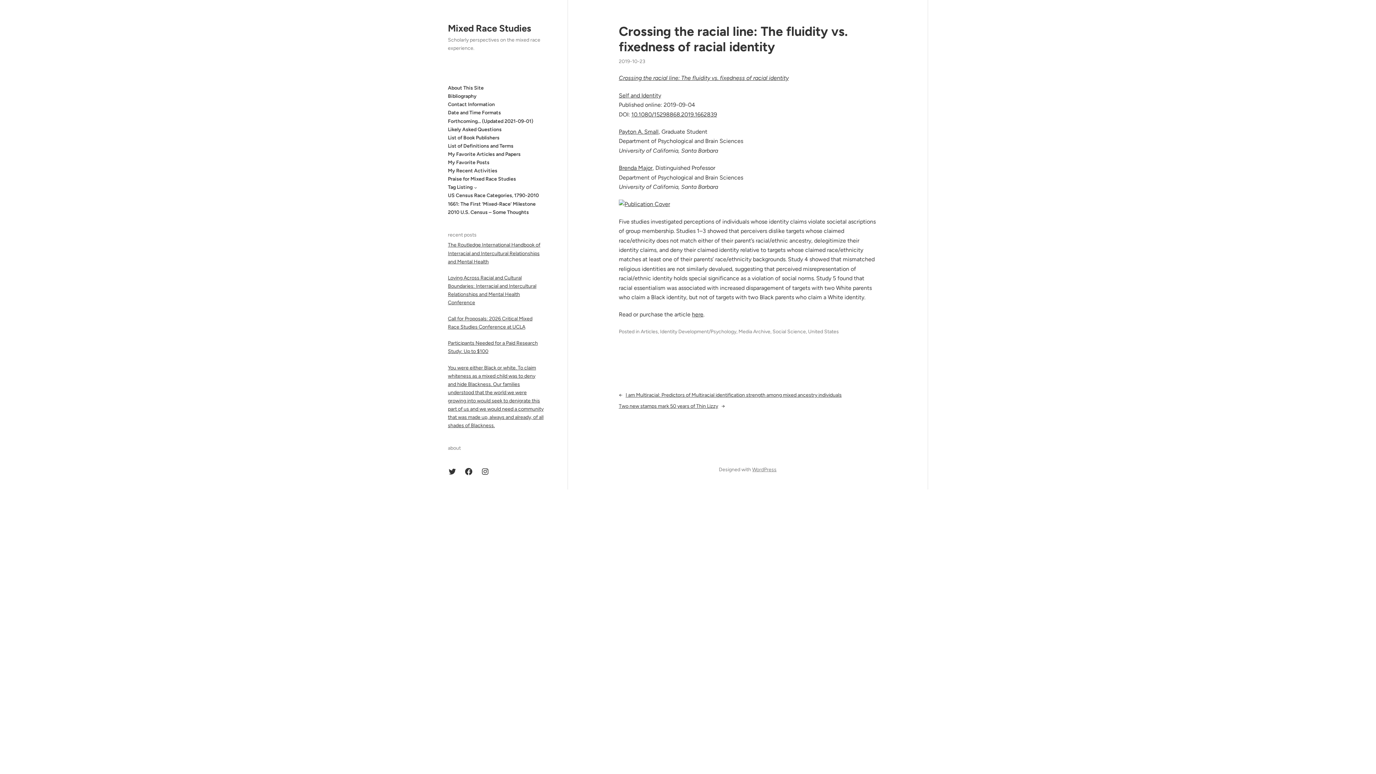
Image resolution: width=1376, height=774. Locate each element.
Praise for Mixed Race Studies (482, 179)
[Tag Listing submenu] (475, 187)
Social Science (789, 332)
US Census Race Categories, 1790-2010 (493, 195)
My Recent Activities (472, 171)
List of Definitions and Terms (480, 146)
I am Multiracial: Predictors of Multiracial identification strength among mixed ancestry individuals (734, 395)
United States (823, 332)
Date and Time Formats (474, 113)
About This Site (466, 88)
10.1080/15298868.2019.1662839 (674, 114)
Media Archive (754, 332)
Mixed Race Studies (489, 28)
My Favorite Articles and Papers (484, 154)
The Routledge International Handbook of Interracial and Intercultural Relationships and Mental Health (494, 253)
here (697, 314)
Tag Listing (460, 187)
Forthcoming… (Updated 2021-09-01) (490, 121)
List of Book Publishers (474, 138)
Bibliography (462, 96)
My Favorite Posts (468, 162)
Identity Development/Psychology (698, 332)
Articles (649, 332)
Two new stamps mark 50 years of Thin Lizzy (668, 406)
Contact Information (471, 104)
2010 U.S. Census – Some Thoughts (488, 212)
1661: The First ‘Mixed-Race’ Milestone (492, 204)
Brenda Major (636, 167)
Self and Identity (640, 95)
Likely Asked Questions (475, 129)
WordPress (764, 470)
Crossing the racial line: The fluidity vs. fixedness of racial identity (733, 39)
